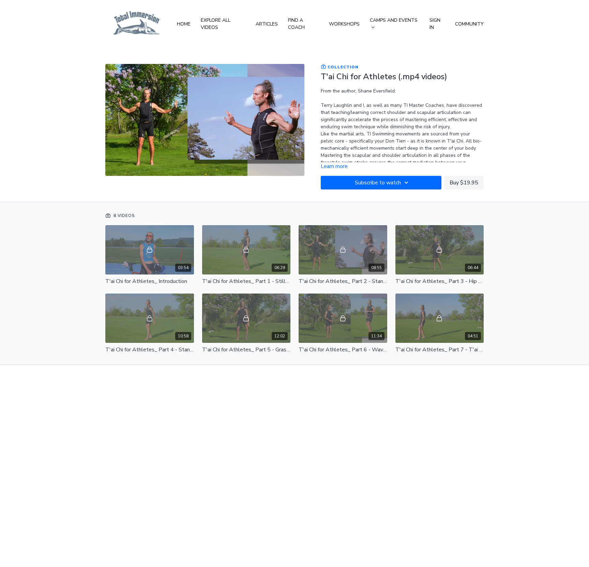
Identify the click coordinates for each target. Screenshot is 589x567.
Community (469, 24)
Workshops (344, 24)
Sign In (434, 24)
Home (184, 24)
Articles (267, 24)
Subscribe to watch (378, 182)
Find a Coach (296, 24)
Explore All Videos (215, 24)
